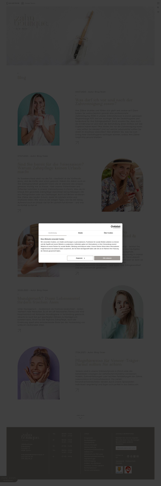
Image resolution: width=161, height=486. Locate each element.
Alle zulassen (107, 258)
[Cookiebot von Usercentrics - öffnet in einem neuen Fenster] (112, 226)
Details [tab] (80, 233)
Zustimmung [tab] (52, 233)
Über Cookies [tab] (108, 233)
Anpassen (79, 258)
